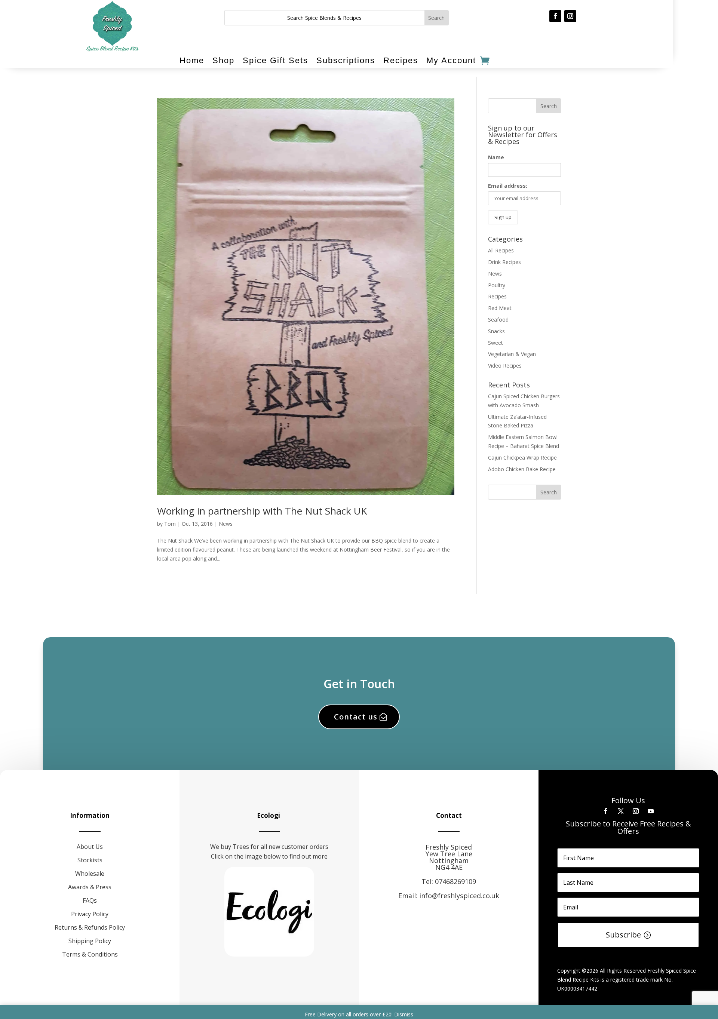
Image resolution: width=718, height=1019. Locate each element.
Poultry (496, 285)
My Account (451, 60)
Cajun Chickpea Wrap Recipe (522, 457)
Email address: (507, 185)
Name (496, 157)
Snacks (496, 331)
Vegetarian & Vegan (512, 353)
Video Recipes (505, 365)
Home (192, 60)
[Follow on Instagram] (570, 16)
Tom (170, 523)
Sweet (495, 342)
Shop (223, 60)
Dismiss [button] (403, 1014)
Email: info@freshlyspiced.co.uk (448, 895)
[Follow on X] (621, 811)
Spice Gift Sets (275, 60)
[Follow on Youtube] (651, 811)
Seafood (498, 319)
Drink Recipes (504, 262)
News (226, 523)
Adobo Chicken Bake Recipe (522, 469)
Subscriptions (345, 60)
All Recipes (501, 250)
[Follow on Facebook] (555, 16)
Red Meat (500, 307)
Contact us (355, 717)
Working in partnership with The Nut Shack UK (262, 511)
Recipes (400, 60)
